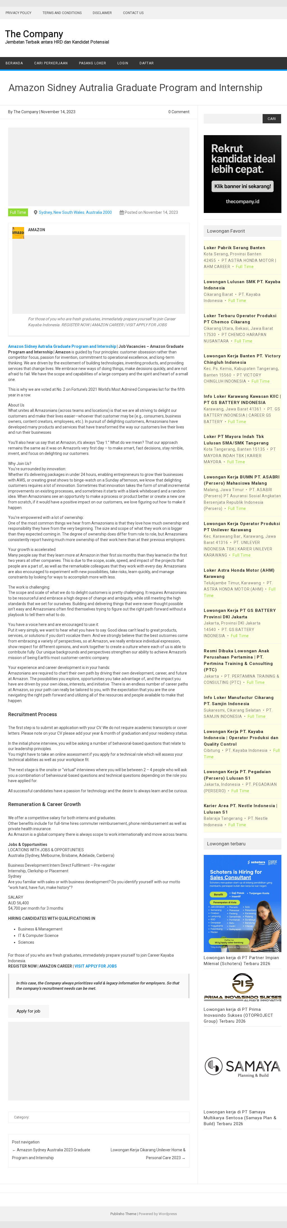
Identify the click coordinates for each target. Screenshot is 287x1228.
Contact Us (133, 13)
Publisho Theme (123, 1214)
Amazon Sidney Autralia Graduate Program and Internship (62, 346)
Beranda (14, 63)
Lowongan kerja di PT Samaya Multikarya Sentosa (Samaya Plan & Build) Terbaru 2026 (240, 1117)
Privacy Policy (18, 13)
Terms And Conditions (62, 13)
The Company (34, 33)
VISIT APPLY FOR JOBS (96, 966)
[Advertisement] (98, 167)
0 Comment (178, 112)
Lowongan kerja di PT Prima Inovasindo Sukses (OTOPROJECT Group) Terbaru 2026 (238, 1015)
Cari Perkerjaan (51, 63)
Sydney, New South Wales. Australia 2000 (75, 212)
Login (122, 63)
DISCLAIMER (102, 13)
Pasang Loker (92, 63)
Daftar (147, 63)
